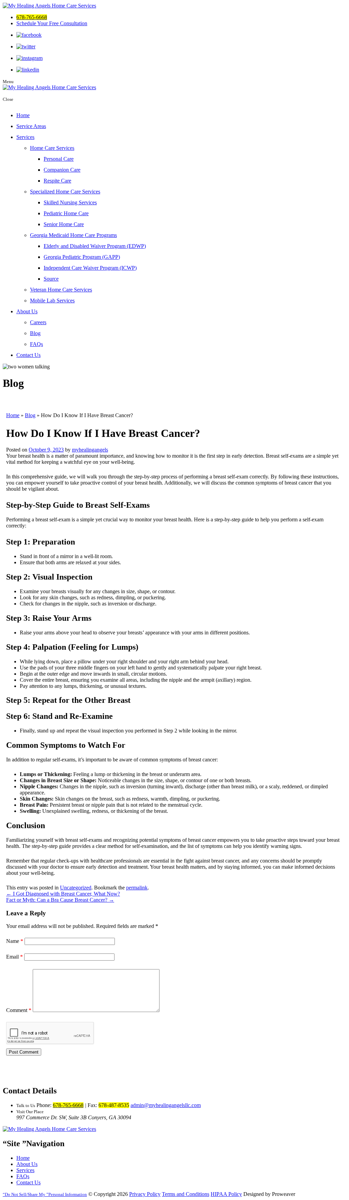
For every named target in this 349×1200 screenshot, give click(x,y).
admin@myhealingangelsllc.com (166, 1105)
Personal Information (46, 1194)
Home (23, 115)
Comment (18, 1010)
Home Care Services (52, 148)
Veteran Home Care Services (61, 290)
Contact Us (28, 355)
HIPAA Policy (226, 1194)
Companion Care (62, 170)
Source (51, 279)
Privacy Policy (145, 1194)
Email (14, 957)
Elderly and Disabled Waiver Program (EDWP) (95, 246)
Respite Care (57, 181)
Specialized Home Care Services (65, 191)
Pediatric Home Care (66, 213)
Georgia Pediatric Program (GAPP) (82, 257)
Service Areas (31, 126)
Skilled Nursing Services (70, 202)
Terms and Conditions (185, 1194)
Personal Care (59, 159)
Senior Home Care (64, 224)
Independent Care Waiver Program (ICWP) (90, 268)
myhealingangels (90, 450)
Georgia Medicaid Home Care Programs (73, 235)
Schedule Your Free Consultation (51, 23)
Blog (35, 333)
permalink (137, 887)
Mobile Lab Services (52, 300)
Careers (38, 322)
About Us (26, 311)
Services (25, 137)
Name (14, 941)
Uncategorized (75, 887)
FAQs (36, 344)
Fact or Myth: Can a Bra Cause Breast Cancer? (60, 900)
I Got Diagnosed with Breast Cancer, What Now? (63, 894)
